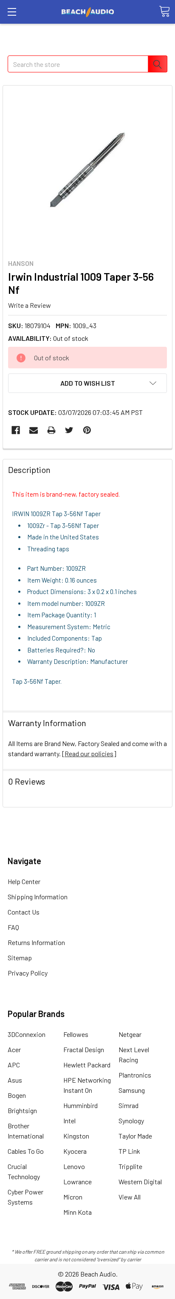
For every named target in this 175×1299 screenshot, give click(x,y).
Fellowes (75, 1034)
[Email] (33, 430)
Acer (14, 1049)
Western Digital (140, 1181)
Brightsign (22, 1110)
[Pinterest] (87, 430)
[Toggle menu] (11, 11)
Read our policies (89, 753)
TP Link (129, 1151)
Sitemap (20, 958)
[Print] (51, 430)
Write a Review (29, 305)
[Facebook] (15, 430)
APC (14, 1065)
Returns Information (36, 942)
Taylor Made (135, 1136)
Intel (69, 1121)
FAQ (13, 927)
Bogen (17, 1095)
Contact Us (24, 912)
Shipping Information (38, 897)
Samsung (132, 1090)
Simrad (128, 1105)
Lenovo (74, 1166)
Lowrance (77, 1181)
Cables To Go (26, 1151)
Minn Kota (77, 1212)
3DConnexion (26, 1034)
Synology (131, 1121)
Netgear (130, 1034)
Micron (72, 1197)
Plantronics (135, 1075)
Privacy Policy (28, 973)
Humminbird (80, 1105)
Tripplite (130, 1166)
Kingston (76, 1136)
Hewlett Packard (86, 1065)
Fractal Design (83, 1049)
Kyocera (75, 1151)
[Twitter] (69, 430)
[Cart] (164, 11)
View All (130, 1197)
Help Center (24, 881)
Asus (15, 1080)
